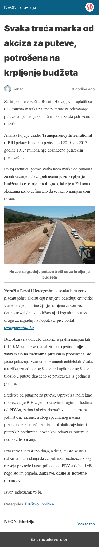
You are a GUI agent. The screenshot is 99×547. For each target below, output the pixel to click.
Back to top (86, 524)
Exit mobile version (49, 539)
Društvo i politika (39, 504)
